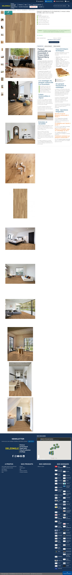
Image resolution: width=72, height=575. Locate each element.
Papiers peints (22, 467)
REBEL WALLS (59, 548)
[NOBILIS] (56, 538)
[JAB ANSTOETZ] (64, 517)
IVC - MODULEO (60, 518)
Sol (20, 469)
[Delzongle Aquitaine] (10, 6)
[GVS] (56, 512)
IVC (66, 514)
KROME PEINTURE (60, 527)
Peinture (21, 466)
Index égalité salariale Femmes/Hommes (9, 466)
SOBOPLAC (60, 560)
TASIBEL (59, 565)
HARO (59, 514)
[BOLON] (56, 478)
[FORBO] (64, 501)
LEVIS (59, 530)
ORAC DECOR (59, 542)
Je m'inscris (31, 441)
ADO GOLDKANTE (60, 467)
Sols (30, 4)
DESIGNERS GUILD (68, 494)
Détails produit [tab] (48, 46)
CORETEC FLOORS (68, 487)
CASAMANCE (60, 483)
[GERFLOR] (64, 504)
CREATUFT (68, 491)
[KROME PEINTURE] (56, 526)
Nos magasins (4, 469)
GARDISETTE (60, 504)
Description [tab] (40, 46)
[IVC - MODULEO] (56, 517)
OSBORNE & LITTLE (68, 542)
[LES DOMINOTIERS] (64, 526)
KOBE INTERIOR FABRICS (60, 522)
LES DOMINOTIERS (68, 527)
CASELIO (68, 483)
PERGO (59, 544)
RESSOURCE (68, 548)
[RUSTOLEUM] (64, 551)
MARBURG (60, 532)
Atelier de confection (23, 470)
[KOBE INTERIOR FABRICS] (56, 521)
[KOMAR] (64, 523)
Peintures (21, 4)
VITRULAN (60, 568)
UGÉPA (67, 565)
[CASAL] (64, 480)
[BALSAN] (64, 471)
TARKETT (68, 563)
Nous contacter (4, 470)
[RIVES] (56, 551)
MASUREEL (68, 532)
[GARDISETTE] (56, 504)
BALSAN (67, 471)
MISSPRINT (60, 535)
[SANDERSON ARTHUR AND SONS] (64, 554)
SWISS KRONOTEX (68, 560)
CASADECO (60, 480)
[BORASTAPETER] (64, 478)
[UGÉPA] (64, 565)
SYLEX (59, 563)
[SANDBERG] (56, 556)
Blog (2, 472)
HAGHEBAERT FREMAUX (68, 511)
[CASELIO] (64, 483)
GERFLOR (68, 504)
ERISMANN (68, 497)
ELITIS (59, 497)
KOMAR (67, 523)
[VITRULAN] (56, 568)
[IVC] (64, 514)
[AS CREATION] (64, 466)
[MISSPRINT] (56, 535)
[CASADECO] (56, 480)
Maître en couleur (41, 466)
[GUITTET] (64, 508)
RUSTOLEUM (68, 551)
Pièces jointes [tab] (57, 46)
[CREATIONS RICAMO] (56, 490)
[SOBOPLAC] (56, 560)
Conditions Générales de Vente (7, 467)
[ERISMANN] (64, 497)
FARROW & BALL (60, 501)
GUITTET (68, 508)
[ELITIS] (56, 497)
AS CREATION (68, 467)
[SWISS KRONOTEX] (64, 559)
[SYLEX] (56, 563)
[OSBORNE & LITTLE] (64, 541)
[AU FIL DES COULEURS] (56, 470)
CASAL (67, 480)
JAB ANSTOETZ (68, 518)
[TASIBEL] (56, 565)
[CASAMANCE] (56, 483)
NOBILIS (59, 538)
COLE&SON (60, 487)
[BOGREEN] (64, 475)
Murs (26, 4)
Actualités (40, 6)
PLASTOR (68, 544)
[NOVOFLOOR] (64, 538)
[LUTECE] (64, 530)
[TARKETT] (64, 563)
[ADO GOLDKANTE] (56, 466)
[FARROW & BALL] (56, 500)
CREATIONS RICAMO (60, 491)
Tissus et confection (37, 4)
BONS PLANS (33, 6)
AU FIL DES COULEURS (60, 471)
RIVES (59, 551)
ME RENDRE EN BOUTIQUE (54, 42)
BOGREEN (68, 475)
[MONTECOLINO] (64, 535)
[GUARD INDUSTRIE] (56, 507)
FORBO (67, 501)
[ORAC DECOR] (56, 541)
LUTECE (67, 530)
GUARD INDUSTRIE (60, 508)
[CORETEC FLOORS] (64, 486)
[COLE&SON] (56, 487)
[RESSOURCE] (64, 548)
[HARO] (56, 514)
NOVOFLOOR (68, 538)
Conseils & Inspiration (24, 472)
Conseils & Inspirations (24, 6)
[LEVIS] (56, 530)
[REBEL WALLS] (56, 547)
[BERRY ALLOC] (56, 474)
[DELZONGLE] (56, 495)
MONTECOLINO (68, 535)
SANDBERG (60, 556)
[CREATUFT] (64, 491)
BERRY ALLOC (59, 475)
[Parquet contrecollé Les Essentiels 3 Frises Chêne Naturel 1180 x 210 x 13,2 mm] (20, 44)
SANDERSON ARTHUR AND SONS (68, 555)
